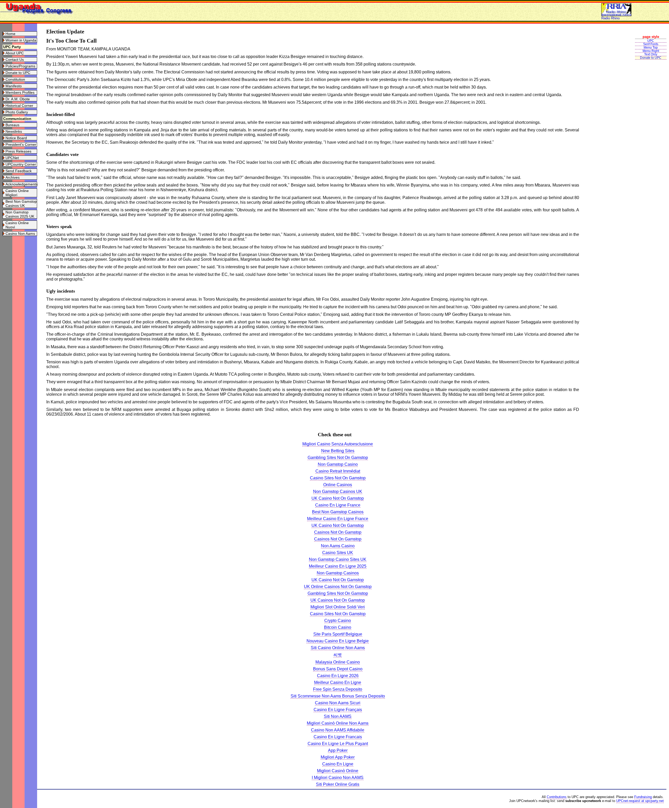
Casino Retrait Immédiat (337, 471)
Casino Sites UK (337, 552)
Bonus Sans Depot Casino (337, 669)
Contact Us (14, 59)
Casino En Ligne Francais (338, 737)
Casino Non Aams (20, 233)
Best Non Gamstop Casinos (338, 512)
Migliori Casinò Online (337, 771)
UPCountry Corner (20, 164)
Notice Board (16, 138)
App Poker (338, 750)
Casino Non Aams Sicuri (337, 703)
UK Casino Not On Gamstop (338, 498)
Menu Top (651, 47)
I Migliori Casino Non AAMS (338, 777)
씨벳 (337, 655)
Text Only (650, 54)
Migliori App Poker (338, 757)
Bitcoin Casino (337, 627)
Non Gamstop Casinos (338, 573)
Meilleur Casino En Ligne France (337, 518)
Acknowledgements (21, 184)
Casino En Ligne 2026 (338, 675)
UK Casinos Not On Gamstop (337, 600)
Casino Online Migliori (17, 193)
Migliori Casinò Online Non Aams (337, 723)
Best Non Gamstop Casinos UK (21, 203)
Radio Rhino (610, 18)
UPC (650, 40)
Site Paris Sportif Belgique (337, 634)
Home (10, 34)
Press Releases (18, 151)
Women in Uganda (20, 40)
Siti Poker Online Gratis (337, 784)
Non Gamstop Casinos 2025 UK (19, 214)
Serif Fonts (650, 44)
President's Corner (20, 144)
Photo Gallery (16, 112)
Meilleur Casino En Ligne (337, 682)
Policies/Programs (20, 66)
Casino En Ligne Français (338, 709)
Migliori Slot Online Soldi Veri (337, 607)
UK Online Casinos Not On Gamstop (338, 586)
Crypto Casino (337, 620)
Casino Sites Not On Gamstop (338, 478)
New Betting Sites (337, 451)
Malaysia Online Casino (337, 662)
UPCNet (12, 158)
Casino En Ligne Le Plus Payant (338, 743)
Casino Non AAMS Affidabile (337, 730)
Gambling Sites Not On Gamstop (338, 457)
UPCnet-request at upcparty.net (640, 801)
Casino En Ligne (337, 764)
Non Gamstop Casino (338, 464)
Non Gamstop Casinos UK (337, 491)
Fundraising (643, 797)
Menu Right (651, 51)
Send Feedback (18, 171)
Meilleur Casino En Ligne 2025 (337, 566)
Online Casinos (337, 485)
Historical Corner (19, 105)
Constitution (15, 79)
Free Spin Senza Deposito (337, 689)
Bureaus (12, 125)
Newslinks (13, 131)
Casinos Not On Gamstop (337, 532)
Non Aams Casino (338, 546)
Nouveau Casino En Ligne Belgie (338, 641)
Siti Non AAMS (337, 716)
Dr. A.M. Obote (17, 99)
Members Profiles (19, 92)
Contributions (557, 797)
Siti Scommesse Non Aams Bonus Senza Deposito (338, 696)
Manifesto (13, 86)
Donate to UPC (17, 73)
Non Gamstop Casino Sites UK (337, 559)
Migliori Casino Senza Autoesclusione (337, 444)
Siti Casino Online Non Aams (338, 648)
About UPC (14, 53)
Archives (12, 177)
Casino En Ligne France (337, 505)
